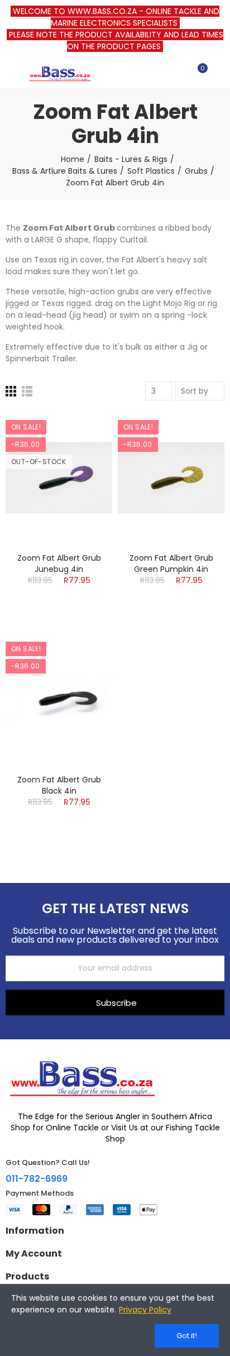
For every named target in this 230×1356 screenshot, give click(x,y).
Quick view (84, 475)
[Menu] (11, 73)
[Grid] (11, 391)
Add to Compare (84, 431)
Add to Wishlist (84, 453)
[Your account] (218, 73)
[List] (27, 391)
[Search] (178, 73)
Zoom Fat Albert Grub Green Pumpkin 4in (171, 563)
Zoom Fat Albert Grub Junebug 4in (59, 563)
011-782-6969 (37, 1178)
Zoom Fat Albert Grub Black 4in (59, 785)
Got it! (186, 1335)
